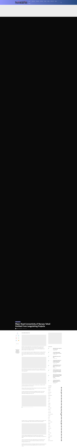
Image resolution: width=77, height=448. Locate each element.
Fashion (49, 398)
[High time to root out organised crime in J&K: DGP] (50, 349)
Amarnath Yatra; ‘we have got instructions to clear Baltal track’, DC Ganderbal (17, 351)
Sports (49, 429)
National (49, 420)
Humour (49, 409)
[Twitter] (19, 336)
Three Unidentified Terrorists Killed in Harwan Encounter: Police (57, 366)
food (48, 401)
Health (49, 406)
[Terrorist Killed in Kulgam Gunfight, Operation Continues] (50, 353)
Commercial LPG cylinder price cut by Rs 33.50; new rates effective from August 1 (57, 361)
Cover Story (49, 392)
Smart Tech (49, 428)
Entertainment (50, 395)
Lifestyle (49, 415)
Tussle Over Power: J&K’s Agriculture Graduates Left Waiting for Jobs (56, 381)
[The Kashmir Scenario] (21, 2)
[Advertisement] (24, 10)
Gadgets (49, 403)
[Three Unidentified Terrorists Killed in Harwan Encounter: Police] (50, 366)
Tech (48, 431)
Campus (49, 390)
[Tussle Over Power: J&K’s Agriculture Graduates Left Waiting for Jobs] (50, 381)
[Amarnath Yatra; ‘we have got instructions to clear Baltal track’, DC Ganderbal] (17, 347)
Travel (49, 434)
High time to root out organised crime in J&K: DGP (57, 349)
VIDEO (49, 437)
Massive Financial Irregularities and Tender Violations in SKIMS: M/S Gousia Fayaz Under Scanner (57, 376)
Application (49, 387)
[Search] (61, 2)
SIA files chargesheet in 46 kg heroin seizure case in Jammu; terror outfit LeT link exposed (57, 370)
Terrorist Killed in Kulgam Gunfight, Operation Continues (57, 353)
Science (49, 426)
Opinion (49, 423)
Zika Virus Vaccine (50, 440)
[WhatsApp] (19, 338)
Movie (49, 417)
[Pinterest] (16, 338)
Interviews (49, 412)
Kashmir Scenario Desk (19, 328)
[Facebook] (16, 336)
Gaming (49, 404)
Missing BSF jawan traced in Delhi (57, 357)
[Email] (19, 340)
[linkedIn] (16, 340)
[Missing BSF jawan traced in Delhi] (50, 357)
